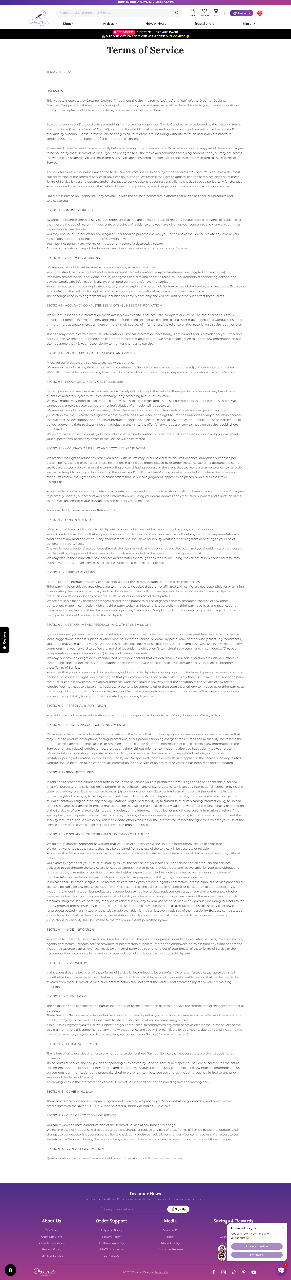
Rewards (244, 13)
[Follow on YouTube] (254, 1272)
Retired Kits (161, 1272)
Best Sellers (205, 24)
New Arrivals (156, 24)
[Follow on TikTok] (233, 1272)
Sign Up (180, 1209)
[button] (281, 1270)
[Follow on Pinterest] (243, 1272)
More (247, 24)
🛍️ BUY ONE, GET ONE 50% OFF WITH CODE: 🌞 (145, 34)
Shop (67, 24)
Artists (108, 24)
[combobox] (119, 13)
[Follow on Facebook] (213, 1272)
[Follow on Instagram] (223, 1272)
